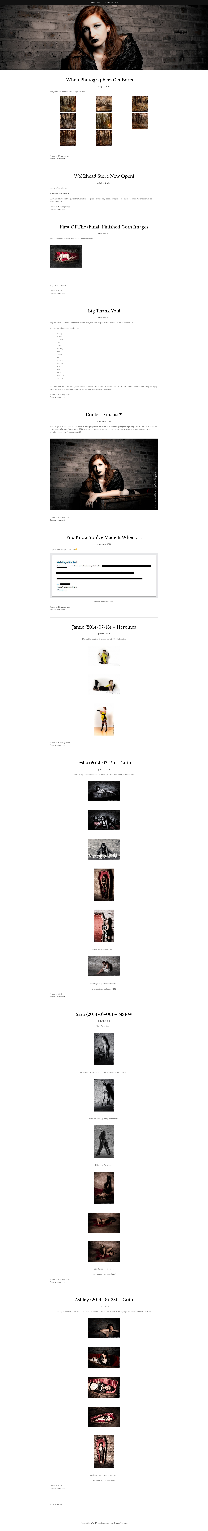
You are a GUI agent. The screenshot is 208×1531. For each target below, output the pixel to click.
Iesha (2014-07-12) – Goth (104, 762)
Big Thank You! (104, 311)
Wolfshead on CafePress (60, 193)
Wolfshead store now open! (104, 176)
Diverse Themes (120, 1523)
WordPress (95, 1523)
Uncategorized (64, 156)
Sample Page (112, 2)
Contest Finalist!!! (104, 414)
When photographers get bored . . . (104, 79)
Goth (60, 291)
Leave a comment (57, 159)
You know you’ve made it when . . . (104, 537)
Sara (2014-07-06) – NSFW (104, 1014)
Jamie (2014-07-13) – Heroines (104, 627)
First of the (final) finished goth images (104, 227)
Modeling (95, 2)
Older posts (57, 1504)
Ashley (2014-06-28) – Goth (104, 1299)
